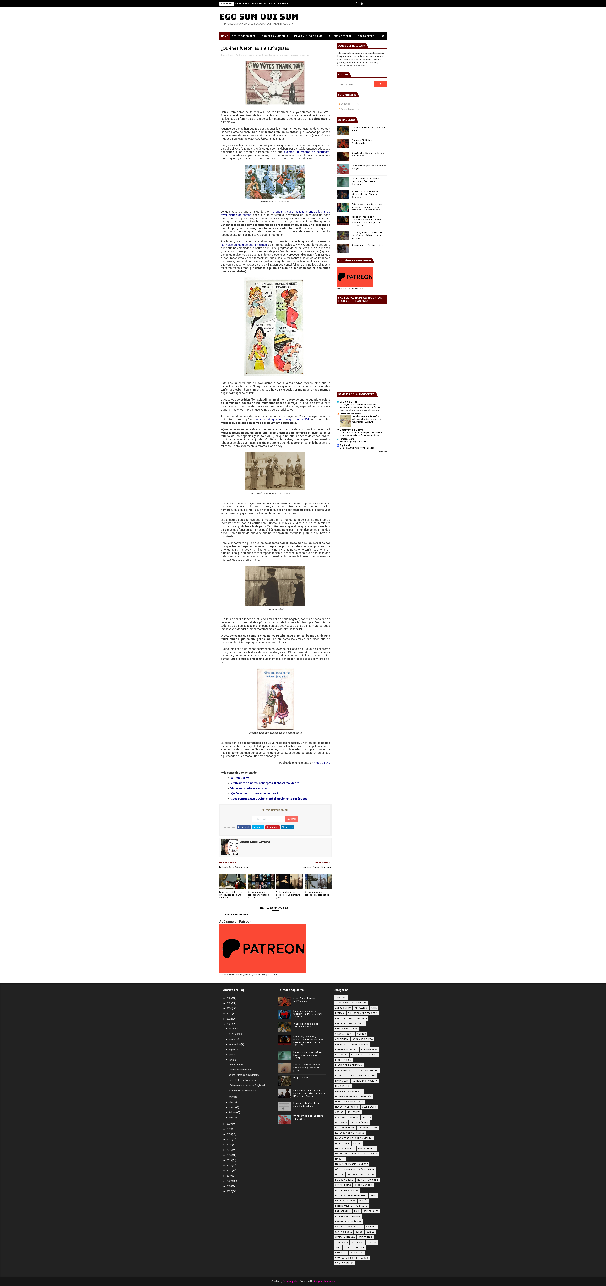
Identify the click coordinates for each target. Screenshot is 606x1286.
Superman (358, 1242)
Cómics (361, 1034)
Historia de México (346, 1117)
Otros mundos (363, 1185)
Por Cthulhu (343, 1211)
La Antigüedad (359, 1122)
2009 (229, 1181)
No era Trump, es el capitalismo (244, 1075)
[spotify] (372, 3)
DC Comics (341, 1055)
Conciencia (342, 1039)
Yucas (364, 1258)
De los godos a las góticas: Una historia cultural (258, 895)
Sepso (359, 1232)
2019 (229, 1129)
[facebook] (356, 3)
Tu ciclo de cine (354, 1248)
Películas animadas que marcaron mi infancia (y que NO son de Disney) (309, 1093)
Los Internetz (366, 1149)
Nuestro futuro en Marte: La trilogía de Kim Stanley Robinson (367, 194)
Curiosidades (369, 1050)
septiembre (235, 1044)
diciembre (234, 1028)
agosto (233, 1049)
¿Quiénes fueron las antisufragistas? (247, 1085)
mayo (232, 1097)
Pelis (374, 1195)
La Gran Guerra (236, 1064)
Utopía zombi (301, 1077)
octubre (233, 1039)
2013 (229, 1160)
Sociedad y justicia (275, 36)
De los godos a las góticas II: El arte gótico (317, 893)
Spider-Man (365, 1237)
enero (232, 1117)
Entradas (345, 103)
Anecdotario (343, 1008)
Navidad (352, 1175)
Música (339, 1175)
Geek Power (369, 1107)
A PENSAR (340, 997)
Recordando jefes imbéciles (367, 245)
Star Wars (341, 1242)
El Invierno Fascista (365, 1081)
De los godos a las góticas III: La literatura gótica (288, 895)
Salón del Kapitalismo (348, 1227)
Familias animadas (346, 1096)
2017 (229, 1139)
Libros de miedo (344, 1149)
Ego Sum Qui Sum (259, 16)
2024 (229, 1008)
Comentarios (347, 109)
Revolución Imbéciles (288, 55)
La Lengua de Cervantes (349, 1133)
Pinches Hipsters (345, 1201)
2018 (229, 1134)
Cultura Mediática (346, 1050)
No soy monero (344, 1180)
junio (231, 1060)
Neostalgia (367, 1175)
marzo (232, 1107)
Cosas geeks (366, 36)
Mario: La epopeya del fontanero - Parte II (260, 3)
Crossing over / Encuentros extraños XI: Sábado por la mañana (367, 235)
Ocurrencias (343, 1185)
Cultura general (340, 36)
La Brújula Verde (348, 402)
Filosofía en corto (346, 1107)
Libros (357, 1143)
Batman (339, 1013)
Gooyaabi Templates (324, 1281)
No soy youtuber (367, 1180)
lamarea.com (347, 439)
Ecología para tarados (361, 1076)
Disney (339, 1076)
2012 (229, 1165)
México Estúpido (345, 1169)
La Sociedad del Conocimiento (353, 1138)
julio (231, 1054)
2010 (229, 1176)
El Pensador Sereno (350, 413)
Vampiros (341, 1253)
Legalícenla (342, 1143)
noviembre (234, 1034)
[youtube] (361, 3)
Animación (361, 1008)
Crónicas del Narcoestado (351, 1044)
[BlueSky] (383, 3)
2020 (229, 1124)
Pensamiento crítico (308, 36)
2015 (229, 1150)
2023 (229, 1013)
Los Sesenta (370, 1154)
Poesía (363, 1201)
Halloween (354, 1112)
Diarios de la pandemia (349, 1065)
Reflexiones (371, 1211)
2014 (229, 1155)
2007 (229, 1191)
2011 (229, 1170)
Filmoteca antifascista (349, 1102)
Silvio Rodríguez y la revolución (354, 441)
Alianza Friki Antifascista (351, 1003)
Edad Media (342, 1081)
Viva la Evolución (346, 1258)
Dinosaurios (342, 1070)
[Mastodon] (378, 3)
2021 (229, 1024)
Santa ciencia (343, 1232)
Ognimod (345, 445)
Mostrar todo (382, 451)
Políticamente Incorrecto (351, 1206)
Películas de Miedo (346, 1190)
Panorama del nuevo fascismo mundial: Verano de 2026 (308, 1014)
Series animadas (345, 1237)
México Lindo (367, 1169)
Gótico (339, 1112)
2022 (229, 1019)
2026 (229, 998)
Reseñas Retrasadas (347, 1216)
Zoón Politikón (344, 1263)
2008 (229, 1186)
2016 (229, 1144)
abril (231, 1102)
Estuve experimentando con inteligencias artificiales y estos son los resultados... (367, 207)
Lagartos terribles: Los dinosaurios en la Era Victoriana (230, 895)
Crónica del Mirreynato (240, 1069)
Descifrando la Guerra (351, 430)
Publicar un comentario (236, 914)
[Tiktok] (367, 3)
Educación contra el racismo (242, 1090)
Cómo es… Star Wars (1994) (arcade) (357, 448)
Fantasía (366, 1096)
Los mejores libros (347, 1154)
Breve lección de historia (250, 55)
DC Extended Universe (364, 1055)
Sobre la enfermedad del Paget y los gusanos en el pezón (308, 1068)
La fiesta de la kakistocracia (242, 1080)
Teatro (372, 1242)
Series (370, 1232)
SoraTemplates (290, 1281)
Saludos (371, 1227)
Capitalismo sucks (346, 1029)
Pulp (357, 1211)
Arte (374, 1008)
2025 (229, 1003)
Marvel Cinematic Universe (351, 1164)
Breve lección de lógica (350, 1023)
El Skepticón (343, 1086)
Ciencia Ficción (344, 1034)
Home (224, 36)
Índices (366, 1117)
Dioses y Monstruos (366, 1070)
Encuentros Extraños (348, 1091)
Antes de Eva (322, 762)
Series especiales (244, 36)
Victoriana (304, 55)
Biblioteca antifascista (362, 1013)
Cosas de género (270, 55)
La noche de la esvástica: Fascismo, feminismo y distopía (366, 181)
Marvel (339, 1159)
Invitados (341, 1122)
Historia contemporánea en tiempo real (248, 44)
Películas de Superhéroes (351, 1195)
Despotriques (343, 1060)
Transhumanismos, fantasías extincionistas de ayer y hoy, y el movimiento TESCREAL (366, 419)
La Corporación (345, 1128)
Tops (338, 1248)
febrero (233, 1112)
